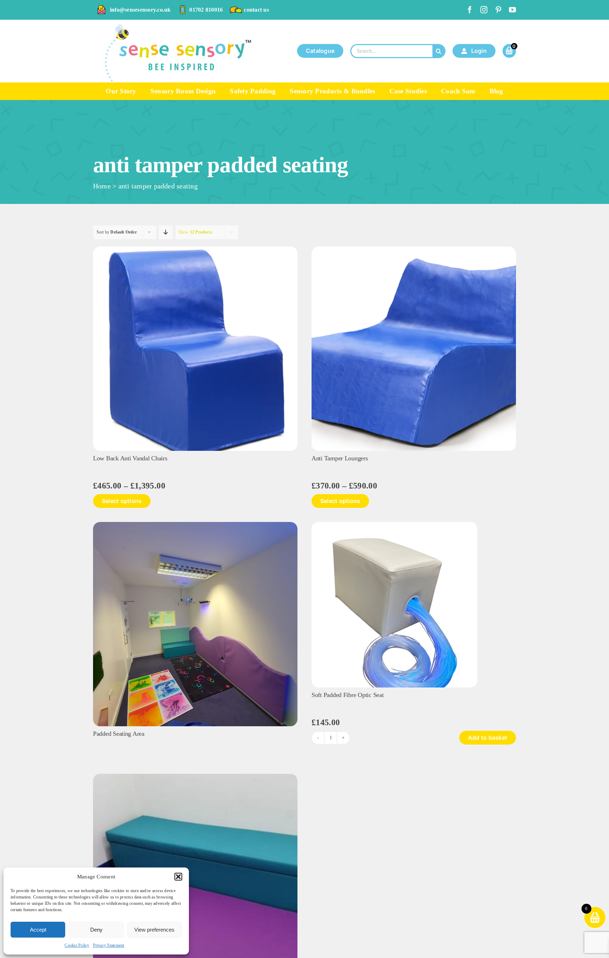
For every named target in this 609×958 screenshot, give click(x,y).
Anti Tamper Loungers (340, 458)
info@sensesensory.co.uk (140, 10)
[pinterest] (498, 9)
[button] (178, 876)
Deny (96, 930)
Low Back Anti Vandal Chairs (130, 458)
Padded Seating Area (118, 733)
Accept (38, 930)
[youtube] (512, 9)
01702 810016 (206, 10)
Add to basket (487, 737)
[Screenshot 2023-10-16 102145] (414, 249)
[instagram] (483, 9)
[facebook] (469, 9)
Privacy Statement (108, 945)
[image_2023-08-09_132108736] (394, 525)
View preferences (154, 930)
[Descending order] (166, 232)
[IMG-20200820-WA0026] (195, 776)
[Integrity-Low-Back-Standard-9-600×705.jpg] (195, 249)
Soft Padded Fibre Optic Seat (347, 694)
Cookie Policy (76, 945)
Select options (122, 500)
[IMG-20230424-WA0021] (195, 525)
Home (102, 186)
